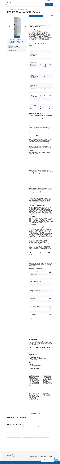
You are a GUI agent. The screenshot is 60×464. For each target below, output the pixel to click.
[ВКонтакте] (51, 15)
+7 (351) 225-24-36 (43, 456)
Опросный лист (12, 39)
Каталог (12, 9)
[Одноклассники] (52, 15)
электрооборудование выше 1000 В (35, 365)
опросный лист (37, 342)
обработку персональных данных (37, 462)
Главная (8, 9)
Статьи (46, 454)
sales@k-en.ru (48, 0)
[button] (5, 420)
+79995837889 (10, 50)
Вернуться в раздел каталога (35, 413)
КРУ (15, 9)
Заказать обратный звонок (49, 4)
